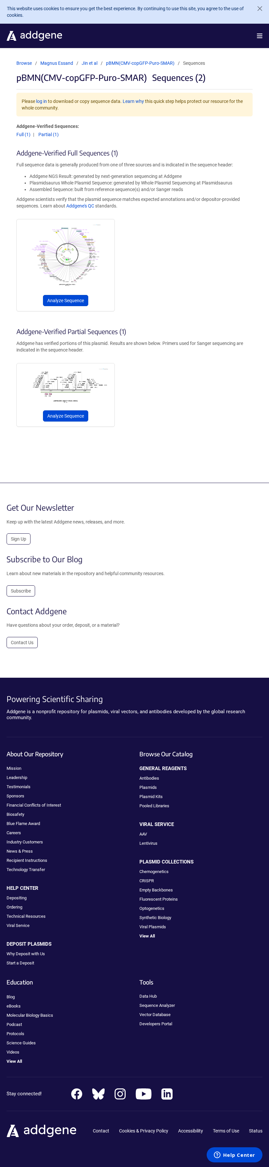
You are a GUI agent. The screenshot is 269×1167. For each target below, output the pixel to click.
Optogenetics (151, 908)
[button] (259, 36)
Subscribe (21, 591)
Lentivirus (148, 843)
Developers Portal (155, 1023)
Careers (14, 832)
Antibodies (149, 778)
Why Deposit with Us (26, 953)
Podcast (14, 1024)
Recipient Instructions (27, 860)
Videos (13, 1052)
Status (255, 1130)
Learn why (133, 101)
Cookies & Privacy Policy (143, 1130)
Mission (14, 768)
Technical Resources (26, 916)
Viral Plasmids (152, 926)
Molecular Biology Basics (30, 1015)
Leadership (17, 777)
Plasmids (148, 787)
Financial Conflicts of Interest (34, 805)
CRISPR (146, 880)
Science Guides (21, 1042)
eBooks (14, 1006)
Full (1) (23, 134)
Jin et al (90, 63)
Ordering (14, 907)
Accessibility (190, 1130)
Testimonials (19, 786)
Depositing (17, 897)
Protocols (15, 1033)
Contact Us (22, 642)
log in (41, 101)
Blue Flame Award (23, 823)
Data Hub (148, 996)
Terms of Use (226, 1130)
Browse (24, 63)
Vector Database (155, 1014)
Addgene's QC (80, 205)
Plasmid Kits (151, 796)
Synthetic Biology (155, 917)
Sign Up (18, 539)
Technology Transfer (26, 869)
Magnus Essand (56, 63)
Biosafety (15, 814)
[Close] (257, 8)
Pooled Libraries (154, 805)
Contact (101, 1130)
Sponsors (15, 795)
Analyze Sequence (65, 300)
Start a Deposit (20, 962)
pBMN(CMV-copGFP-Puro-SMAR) (140, 63)
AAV (143, 834)
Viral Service (18, 925)
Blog (11, 996)
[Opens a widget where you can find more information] (234, 1155)
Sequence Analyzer (157, 1005)
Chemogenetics (154, 871)
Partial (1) (48, 134)
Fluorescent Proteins (158, 899)
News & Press (20, 851)
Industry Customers (25, 841)
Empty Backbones (156, 889)
